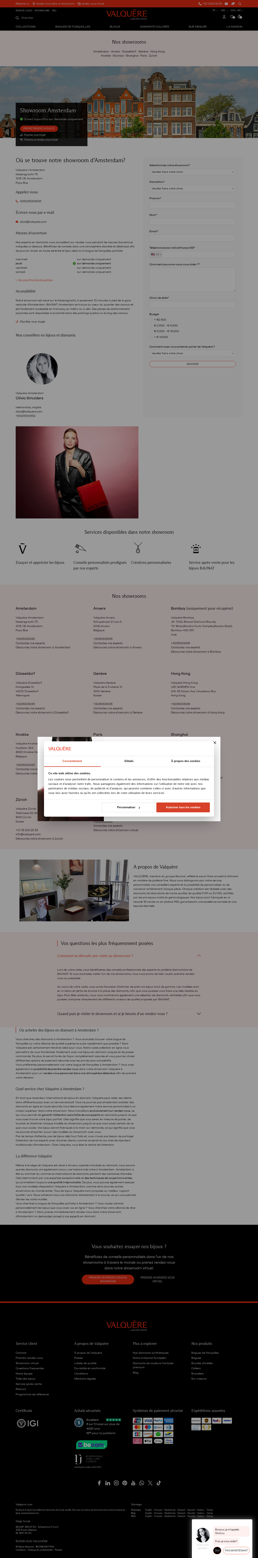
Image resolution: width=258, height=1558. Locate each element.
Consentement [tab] (72, 761)
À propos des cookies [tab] (185, 761)
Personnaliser (126, 807)
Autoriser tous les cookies (183, 807)
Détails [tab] (129, 761)
